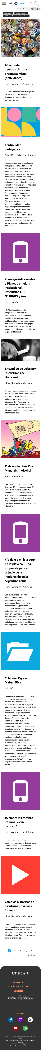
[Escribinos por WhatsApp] (25, 1028)
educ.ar (9, 1036)
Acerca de (18, 982)
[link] (36, 3)
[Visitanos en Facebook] (11, 1019)
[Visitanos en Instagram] (20, 1019)
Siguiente (32, 955)
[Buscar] (31, 4)
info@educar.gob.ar (26, 1045)
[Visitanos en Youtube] (15, 1028)
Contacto (18, 990)
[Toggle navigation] (2, 1)
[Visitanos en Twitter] (30, 1019)
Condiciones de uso (18, 986)
